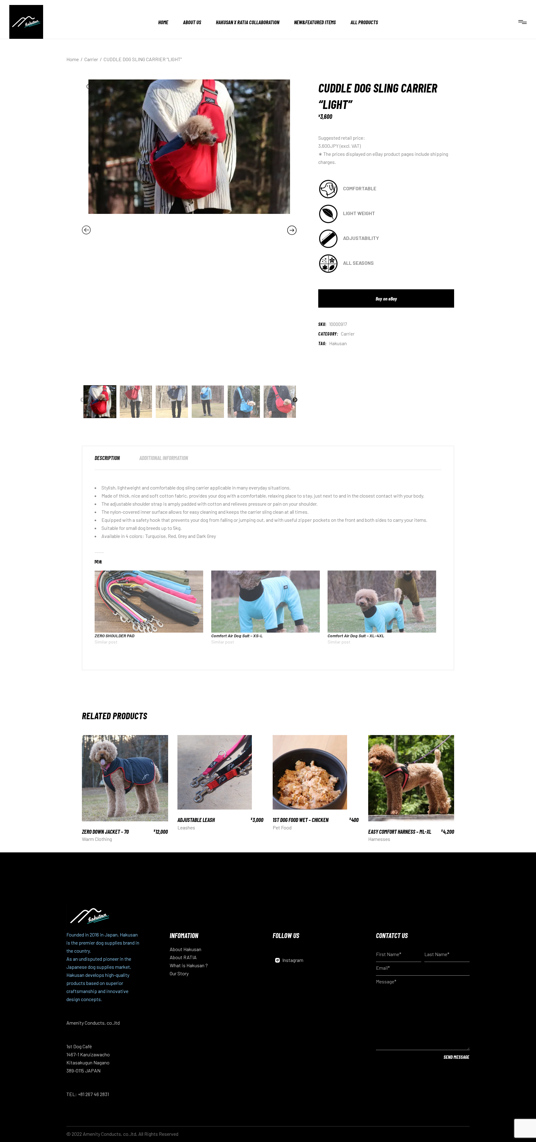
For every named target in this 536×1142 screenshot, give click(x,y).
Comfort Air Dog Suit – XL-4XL (356, 635)
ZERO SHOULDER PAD (114, 635)
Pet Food (282, 827)
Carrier (348, 333)
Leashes (186, 827)
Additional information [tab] (163, 457)
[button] (89, 87)
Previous (83, 400)
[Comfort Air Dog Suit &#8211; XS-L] (266, 602)
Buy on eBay (386, 298)
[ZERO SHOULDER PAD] (150, 602)
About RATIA (183, 957)
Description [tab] (107, 457)
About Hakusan (185, 949)
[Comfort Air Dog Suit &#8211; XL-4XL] (383, 602)
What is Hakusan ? (189, 965)
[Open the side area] (522, 22)
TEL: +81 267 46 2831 (87, 1094)
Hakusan (338, 343)
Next (295, 400)
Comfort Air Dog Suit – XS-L (237, 635)
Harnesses (379, 839)
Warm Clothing (97, 839)
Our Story (179, 973)
